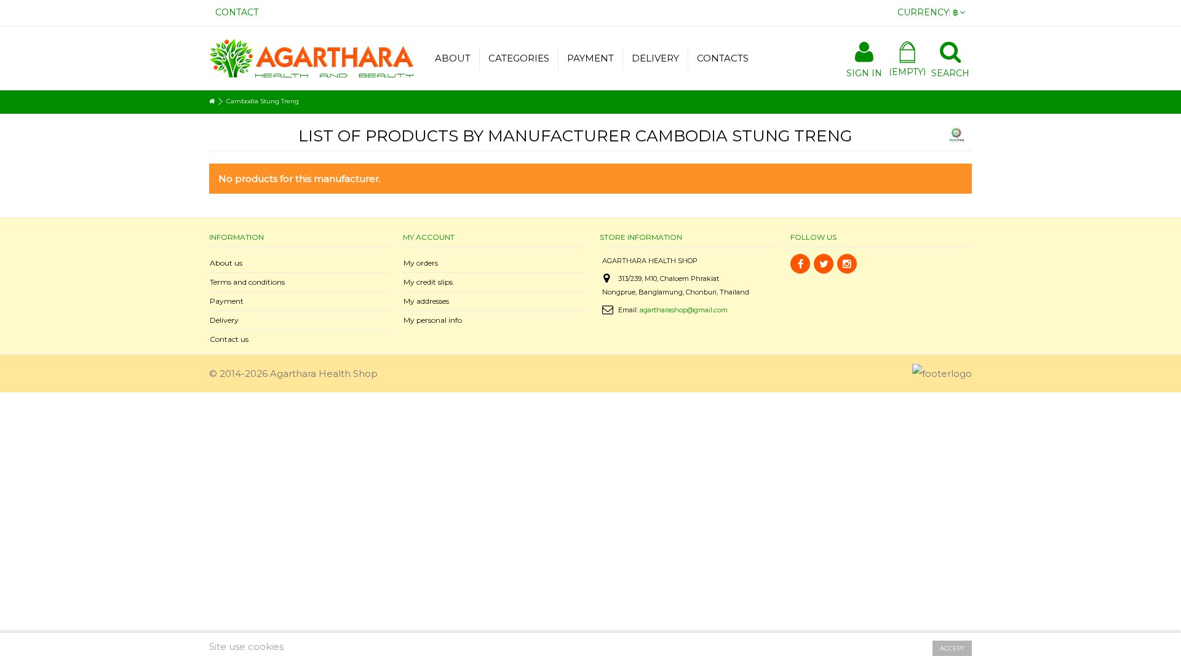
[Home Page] (212, 101)
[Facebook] (800, 264)
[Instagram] (847, 264)
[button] (518, 58)
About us (226, 262)
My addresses (426, 301)
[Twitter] (823, 264)
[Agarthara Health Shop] (311, 57)
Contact (236, 12)
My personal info (433, 320)
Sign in (864, 72)
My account (429, 237)
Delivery (224, 320)
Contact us (229, 339)
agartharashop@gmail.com (684, 310)
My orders (421, 262)
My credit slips (428, 282)
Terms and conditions (247, 282)
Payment (227, 301)
